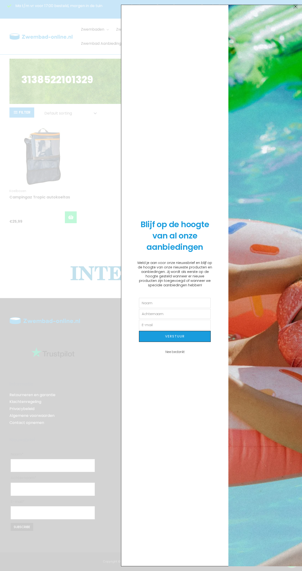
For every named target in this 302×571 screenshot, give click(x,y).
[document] (151, 285)
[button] (295, 6)
